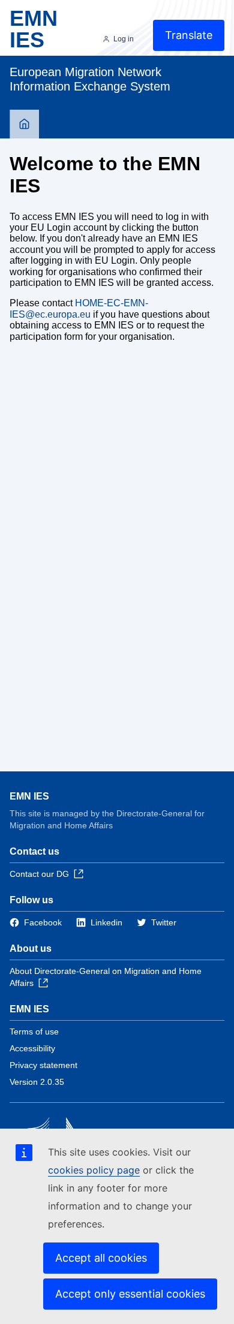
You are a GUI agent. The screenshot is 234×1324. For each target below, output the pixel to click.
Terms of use (34, 1031)
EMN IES (29, 796)
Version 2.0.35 (37, 1082)
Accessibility (32, 1048)
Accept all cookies (101, 1257)
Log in (123, 39)
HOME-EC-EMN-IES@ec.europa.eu (79, 308)
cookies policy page (94, 1170)
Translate (188, 35)
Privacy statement (43, 1065)
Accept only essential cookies (130, 1293)
